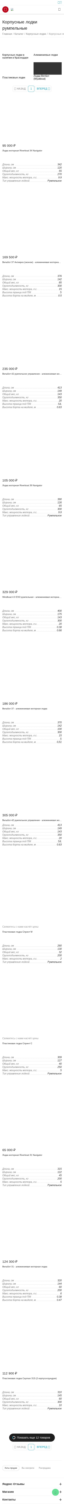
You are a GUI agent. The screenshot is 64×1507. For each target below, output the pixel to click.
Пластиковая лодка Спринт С (17, 1043)
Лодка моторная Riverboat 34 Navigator (22, 150)
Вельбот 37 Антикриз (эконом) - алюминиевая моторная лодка (31, 262)
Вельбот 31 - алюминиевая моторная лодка (24, 1266)
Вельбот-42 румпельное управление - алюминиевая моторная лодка (31, 374)
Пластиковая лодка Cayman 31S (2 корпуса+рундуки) (29, 1378)
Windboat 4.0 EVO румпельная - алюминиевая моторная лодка (31, 597)
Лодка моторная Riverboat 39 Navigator (22, 485)
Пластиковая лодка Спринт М (17, 932)
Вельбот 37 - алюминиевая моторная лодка (24, 708)
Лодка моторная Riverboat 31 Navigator (22, 1155)
